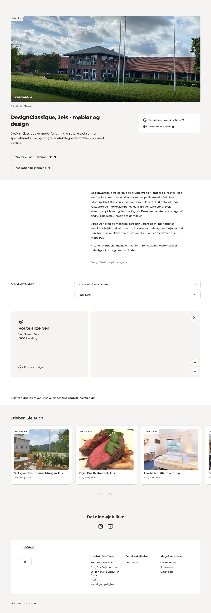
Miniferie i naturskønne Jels (33, 157)
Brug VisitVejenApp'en (104, 567)
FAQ (93, 579)
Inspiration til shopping (30, 167)
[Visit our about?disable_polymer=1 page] (110, 526)
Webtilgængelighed (103, 584)
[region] (145, 344)
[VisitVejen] (29, 548)
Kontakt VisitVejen (102, 562)
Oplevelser (166, 571)
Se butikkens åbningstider (165, 120)
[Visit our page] (101, 526)
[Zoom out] (195, 372)
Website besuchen (160, 126)
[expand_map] (194, 317)
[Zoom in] (195, 363)
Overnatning (168, 562)
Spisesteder (167, 567)
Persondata (132, 562)
